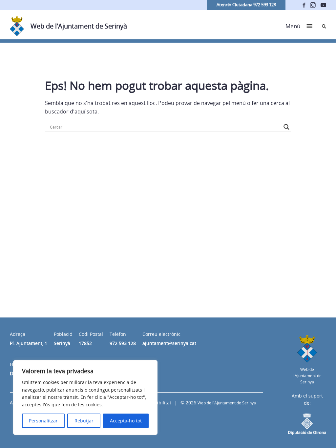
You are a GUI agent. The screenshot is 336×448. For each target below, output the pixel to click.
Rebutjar (84, 420)
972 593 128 (123, 343)
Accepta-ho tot (126, 420)
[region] (85, 397)
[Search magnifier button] (286, 127)
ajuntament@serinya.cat (169, 343)
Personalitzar (43, 420)
